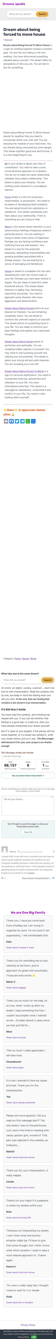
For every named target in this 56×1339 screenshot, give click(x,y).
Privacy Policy (28, 1325)
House (8, 271)
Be (6, 163)
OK (34, 1337)
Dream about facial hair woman (20, 1157)
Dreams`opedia (14, 4)
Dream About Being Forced (19, 308)
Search (42, 14)
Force (8, 197)
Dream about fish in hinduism (19, 1302)
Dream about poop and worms (20, 1187)
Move (8, 226)
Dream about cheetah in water (20, 947)
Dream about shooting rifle (18, 1217)
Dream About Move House (19, 341)
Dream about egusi (15, 1067)
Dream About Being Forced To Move (24, 371)
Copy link (28, 832)
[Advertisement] (28, 101)
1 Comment (7, 40)
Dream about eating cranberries (20, 1102)
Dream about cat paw (16, 1037)
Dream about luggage (16, 987)
